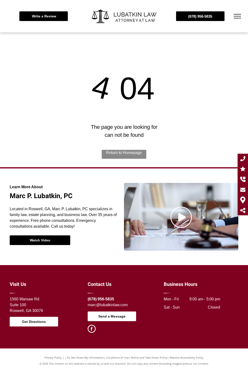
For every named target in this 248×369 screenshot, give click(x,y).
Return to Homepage (124, 153)
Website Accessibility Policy (186, 357)
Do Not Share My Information (85, 357)
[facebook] (92, 329)
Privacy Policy (53, 357)
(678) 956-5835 (101, 299)
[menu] (237, 16)
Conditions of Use (117, 357)
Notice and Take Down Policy (149, 357)
